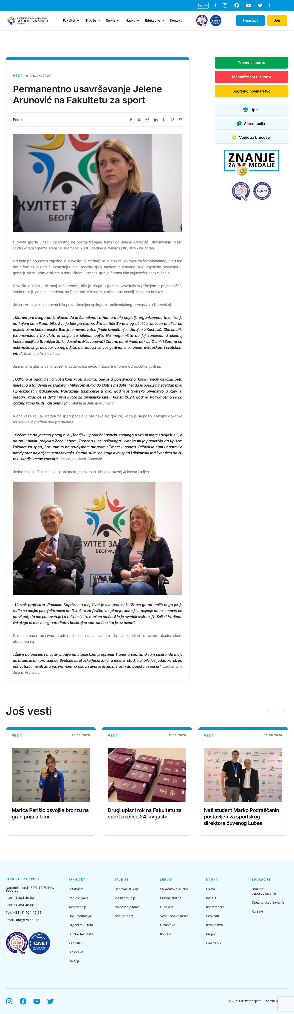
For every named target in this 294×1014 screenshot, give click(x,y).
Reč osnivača (79, 898)
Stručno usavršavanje (268, 902)
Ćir (200, 12)
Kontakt (176, 20)
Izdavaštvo (214, 925)
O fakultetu (77, 889)
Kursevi (257, 911)
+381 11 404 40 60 (20, 905)
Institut (211, 898)
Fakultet (69, 20)
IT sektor (166, 907)
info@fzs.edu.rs (27, 920)
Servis (111, 20)
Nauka (130, 20)
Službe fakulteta (81, 934)
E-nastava (167, 925)
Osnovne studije (126, 889)
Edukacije (152, 20)
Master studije (125, 898)
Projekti (211, 934)
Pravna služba (170, 898)
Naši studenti (124, 916)
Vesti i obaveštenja (174, 916)
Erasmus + (214, 943)
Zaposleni (76, 943)
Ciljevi (210, 889)
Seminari (212, 916)
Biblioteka (76, 952)
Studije (90, 20)
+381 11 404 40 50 (20, 898)
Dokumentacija (80, 916)
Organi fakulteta (81, 925)
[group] (51, 781)
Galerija (74, 961)
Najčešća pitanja (126, 907)
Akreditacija (78, 907)
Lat (200, 5)
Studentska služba (174, 889)
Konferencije (215, 907)
